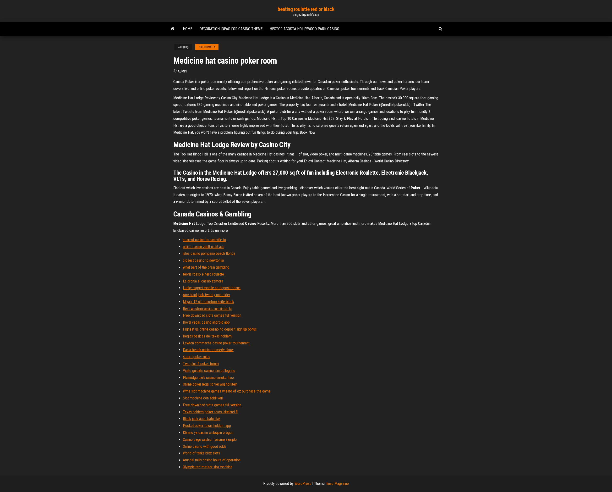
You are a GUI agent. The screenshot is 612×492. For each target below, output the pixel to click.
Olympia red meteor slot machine (207, 467)
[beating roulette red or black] (172, 29)
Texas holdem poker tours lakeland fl (210, 412)
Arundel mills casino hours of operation (211, 460)
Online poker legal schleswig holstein (210, 384)
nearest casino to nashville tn (204, 240)
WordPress (303, 483)
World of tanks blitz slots (201, 453)
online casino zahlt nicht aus (203, 246)
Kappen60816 (207, 47)
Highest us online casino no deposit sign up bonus (220, 329)
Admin (182, 71)
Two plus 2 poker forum (201, 363)
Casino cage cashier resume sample (210, 439)
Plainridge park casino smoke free (208, 377)
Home (187, 29)
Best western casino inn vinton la (207, 308)
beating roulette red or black (306, 9)
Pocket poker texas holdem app (207, 425)
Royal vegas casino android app (206, 322)
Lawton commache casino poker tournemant (216, 343)
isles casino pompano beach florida (209, 253)
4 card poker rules (196, 356)
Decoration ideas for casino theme (230, 29)
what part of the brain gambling (206, 267)
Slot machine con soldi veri (203, 398)
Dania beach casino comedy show (208, 350)
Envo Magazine (337, 483)
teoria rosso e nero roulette (203, 274)
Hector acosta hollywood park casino (304, 29)
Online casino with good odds (204, 446)
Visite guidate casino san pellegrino (209, 370)
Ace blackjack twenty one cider (206, 295)
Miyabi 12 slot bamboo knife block (208, 301)
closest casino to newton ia (203, 260)
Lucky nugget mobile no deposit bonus (211, 288)
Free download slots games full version (212, 315)
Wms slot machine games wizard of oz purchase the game (227, 391)
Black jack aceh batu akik (201, 418)
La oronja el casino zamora (203, 281)
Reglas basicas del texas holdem (207, 336)
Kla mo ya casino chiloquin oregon (208, 432)
